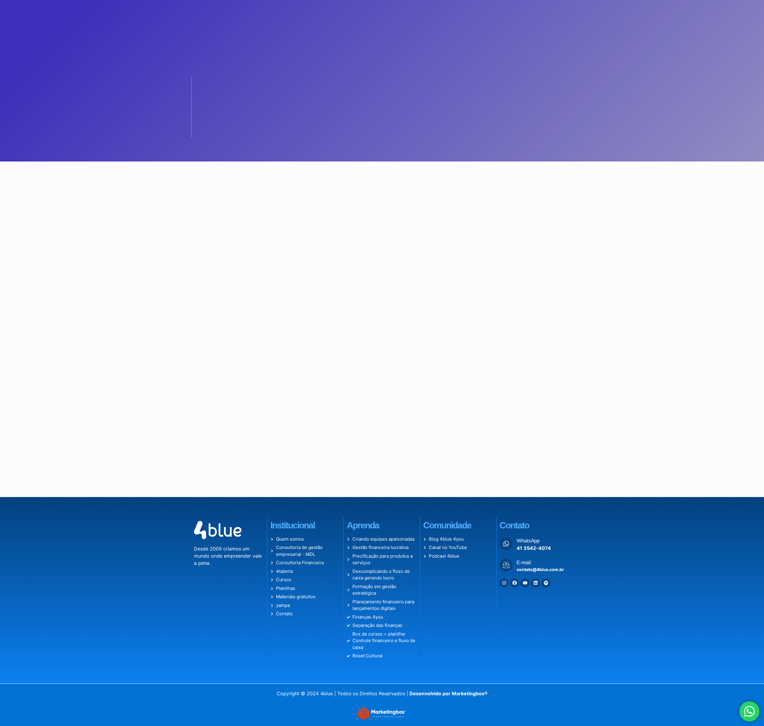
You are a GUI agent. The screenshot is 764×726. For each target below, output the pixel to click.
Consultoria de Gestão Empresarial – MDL (351, 12)
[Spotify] (545, 583)
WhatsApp (528, 541)
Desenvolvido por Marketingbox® (448, 693)
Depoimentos (551, 12)
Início (255, 12)
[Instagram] (504, 583)
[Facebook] (514, 583)
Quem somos (283, 12)
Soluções (415, 12)
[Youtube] (524, 583)
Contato (512, 12)
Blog (490, 12)
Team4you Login (458, 12)
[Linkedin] (535, 583)
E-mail (524, 562)
